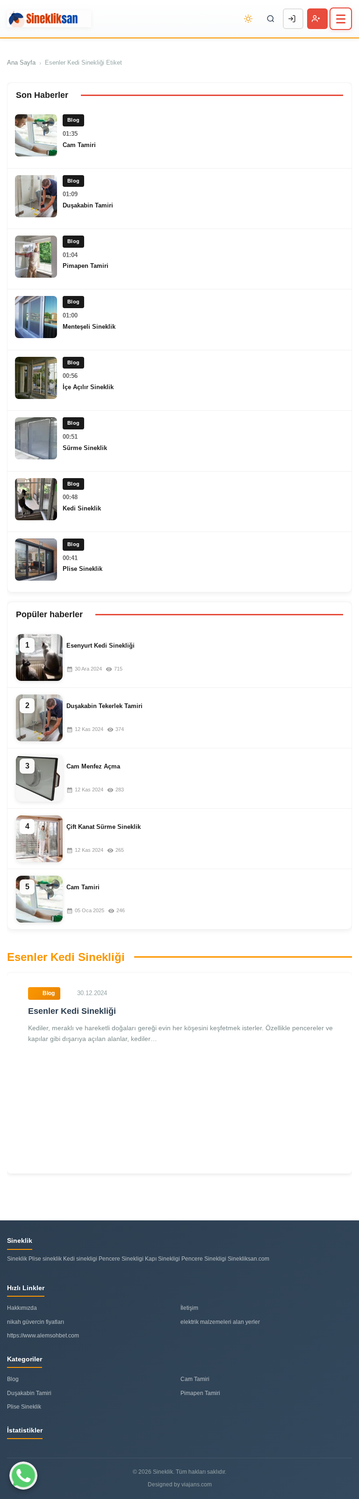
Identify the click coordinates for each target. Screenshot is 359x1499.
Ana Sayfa (21, 62)
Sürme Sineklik (85, 447)
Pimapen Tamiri (85, 265)
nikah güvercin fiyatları (35, 1322)
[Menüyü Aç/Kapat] (341, 18)
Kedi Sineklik (82, 508)
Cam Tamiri (79, 144)
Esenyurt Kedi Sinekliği (100, 645)
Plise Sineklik (82, 568)
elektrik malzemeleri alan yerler (220, 1322)
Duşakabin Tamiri (88, 205)
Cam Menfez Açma (93, 766)
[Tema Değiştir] (248, 18)
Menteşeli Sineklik (89, 326)
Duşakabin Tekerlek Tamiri (104, 705)
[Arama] (270, 18)
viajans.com (196, 1484)
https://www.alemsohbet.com (43, 1335)
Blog (13, 1379)
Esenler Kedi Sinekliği (72, 1011)
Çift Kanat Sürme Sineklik (103, 826)
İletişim (189, 1308)
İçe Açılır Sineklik (88, 387)
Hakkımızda (22, 1308)
